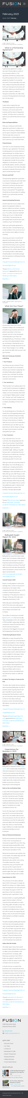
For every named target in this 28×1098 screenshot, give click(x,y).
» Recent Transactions (10, 1054)
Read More (6, 279)
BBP (4, 43)
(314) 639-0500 (8, 1031)
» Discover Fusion (8, 1043)
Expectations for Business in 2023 (11, 750)
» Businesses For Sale (9, 1051)
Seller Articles (13, 44)
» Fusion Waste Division (10, 1062)
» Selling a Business (9, 1059)
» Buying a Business (9, 1056)
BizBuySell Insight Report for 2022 (11, 536)
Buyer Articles (6, 44)
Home (4, 18)
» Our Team (7, 1046)
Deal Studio (9, 1095)
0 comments (20, 44)
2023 (8, 18)
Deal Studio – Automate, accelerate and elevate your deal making (12, 273)
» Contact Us (7, 1048)
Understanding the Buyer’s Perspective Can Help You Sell (17, 1072)
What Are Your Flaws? (14, 306)
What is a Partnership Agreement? (13, 49)
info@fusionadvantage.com (12, 1033)
